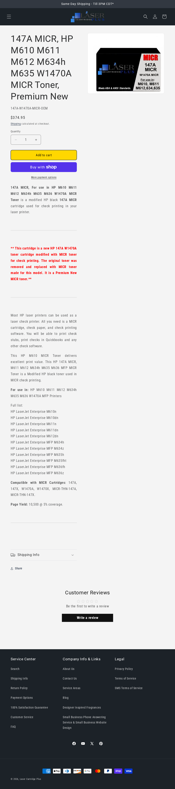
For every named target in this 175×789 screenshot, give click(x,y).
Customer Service (22, 717)
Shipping (16, 123)
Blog (66, 697)
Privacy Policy (124, 669)
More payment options (44, 177)
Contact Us (70, 678)
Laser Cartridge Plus (30, 779)
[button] (9, 16)
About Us (68, 669)
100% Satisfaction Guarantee (29, 707)
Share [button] (18, 568)
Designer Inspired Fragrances (82, 707)
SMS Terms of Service (129, 688)
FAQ (13, 726)
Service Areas (71, 688)
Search (15, 669)
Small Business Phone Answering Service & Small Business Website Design (84, 722)
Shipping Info (19, 678)
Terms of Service (125, 678)
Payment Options (22, 697)
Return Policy (19, 688)
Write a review (87, 618)
